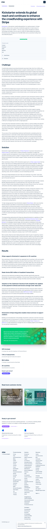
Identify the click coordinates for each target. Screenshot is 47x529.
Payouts (14, 484)
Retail (25, 494)
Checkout (15, 462)
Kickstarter (4, 26)
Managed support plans (40, 490)
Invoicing (15, 475)
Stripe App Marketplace (29, 500)
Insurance (26, 484)
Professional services (28, 490)
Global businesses (28, 465)
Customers (4, 6)
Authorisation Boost (17, 457)
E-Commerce (27, 460)
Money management (28, 470)
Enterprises (26, 454)
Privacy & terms (39, 463)
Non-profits (26, 489)
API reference (27, 438)
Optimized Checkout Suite (31, 219)
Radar (14, 486)
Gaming (25, 480)
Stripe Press (38, 482)
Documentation (27, 509)
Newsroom (38, 480)
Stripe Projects (27, 517)
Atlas (14, 455)
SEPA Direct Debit (28, 291)
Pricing (14, 454)
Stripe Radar (30, 203)
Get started (5, 426)
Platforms (26, 471)
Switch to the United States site (24, 526)
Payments (15, 483)
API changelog (27, 514)
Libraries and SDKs (28, 515)
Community (38, 459)
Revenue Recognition (17, 488)
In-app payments (27, 467)
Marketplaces (27, 468)
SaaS (25, 473)
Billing (14, 459)
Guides (37, 454)
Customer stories (39, 455)
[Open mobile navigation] (44, 2)
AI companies (27, 475)
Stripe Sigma (15, 489)
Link (14, 478)
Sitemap (37, 469)
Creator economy (27, 476)
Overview (33, 6)
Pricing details (5, 438)
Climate (14, 463)
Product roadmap (39, 477)
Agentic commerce (28, 457)
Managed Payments (17, 480)
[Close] (44, 523)
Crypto (14, 467)
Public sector (27, 492)
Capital (14, 460)
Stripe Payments (25, 150)
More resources (39, 473)
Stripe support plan (35, 162)
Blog (36, 457)
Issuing (14, 476)
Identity (14, 473)
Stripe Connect (5, 152)
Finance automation (28, 463)
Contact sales (5, 373)
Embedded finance (28, 462)
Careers (37, 479)
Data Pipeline (15, 468)
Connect (15, 465)
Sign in (37, 493)
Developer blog (27, 519)
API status (26, 512)
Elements (15, 470)
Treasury (15, 494)
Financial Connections (17, 471)
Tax (14, 491)
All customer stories (41, 6)
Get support (38, 488)
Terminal (15, 492)
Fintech (25, 478)
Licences (37, 468)
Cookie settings (39, 471)
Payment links (16, 481)
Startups (26, 455)
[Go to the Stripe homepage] (3, 452)
